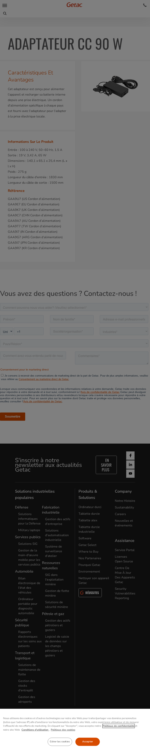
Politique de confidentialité (118, 726)
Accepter (87, 741)
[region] (75, 729)
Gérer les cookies (60, 741)
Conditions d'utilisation (35, 730)
